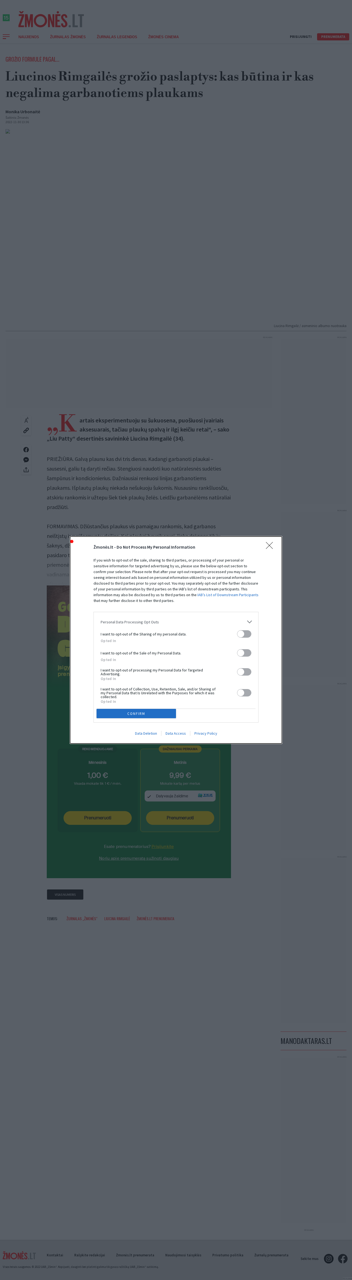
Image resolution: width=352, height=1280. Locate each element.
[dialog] (176, 640)
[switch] (244, 634)
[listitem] (176, 622)
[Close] (271, 547)
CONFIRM (136, 713)
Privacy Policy (205, 733)
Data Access (176, 733)
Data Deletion (146, 733)
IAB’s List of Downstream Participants (227, 594)
